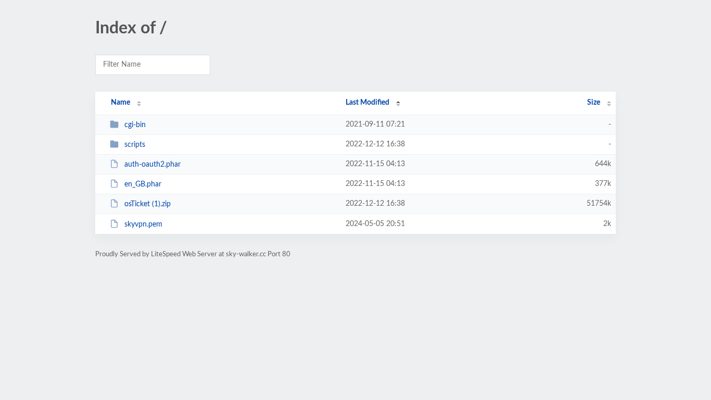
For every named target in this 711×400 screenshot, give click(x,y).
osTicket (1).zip (147, 204)
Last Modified (367, 102)
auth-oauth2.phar (152, 164)
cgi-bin (135, 125)
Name (120, 102)
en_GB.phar (142, 184)
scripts (134, 144)
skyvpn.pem (143, 224)
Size (593, 102)
